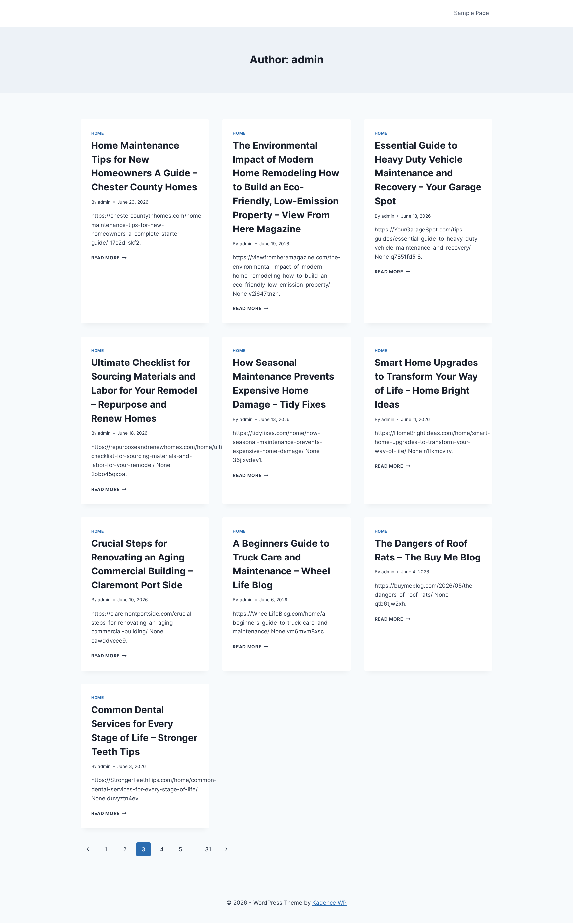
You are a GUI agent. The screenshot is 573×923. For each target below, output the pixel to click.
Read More (109, 257)
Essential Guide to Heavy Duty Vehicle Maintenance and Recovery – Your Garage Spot (428, 173)
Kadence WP (329, 902)
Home (97, 133)
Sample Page (471, 13)
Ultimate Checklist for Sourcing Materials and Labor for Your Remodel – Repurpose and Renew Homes (144, 390)
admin (104, 202)
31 (208, 849)
